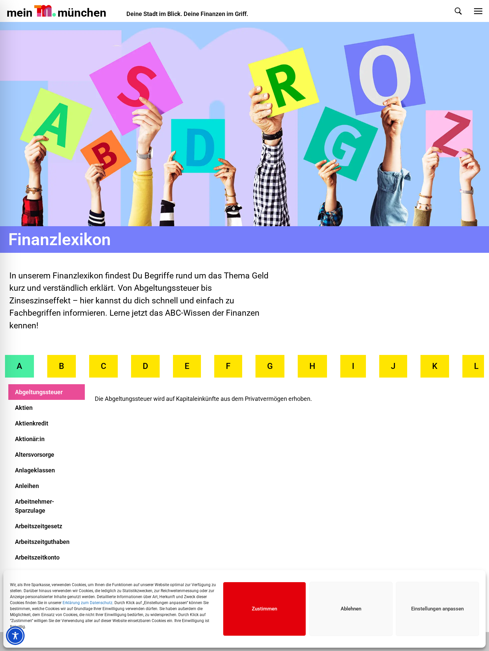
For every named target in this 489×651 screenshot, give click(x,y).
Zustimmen (264, 609)
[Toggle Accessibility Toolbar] (15, 635)
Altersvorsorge (34, 454)
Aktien (24, 407)
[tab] (19, 366)
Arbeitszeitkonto (37, 557)
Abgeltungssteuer (39, 392)
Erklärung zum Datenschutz (87, 602)
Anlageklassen (35, 470)
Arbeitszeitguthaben (42, 541)
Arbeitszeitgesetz (38, 526)
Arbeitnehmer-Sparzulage (34, 506)
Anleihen (27, 485)
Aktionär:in (30, 438)
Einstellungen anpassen (437, 609)
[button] (451, 11)
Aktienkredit (31, 423)
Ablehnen (351, 609)
